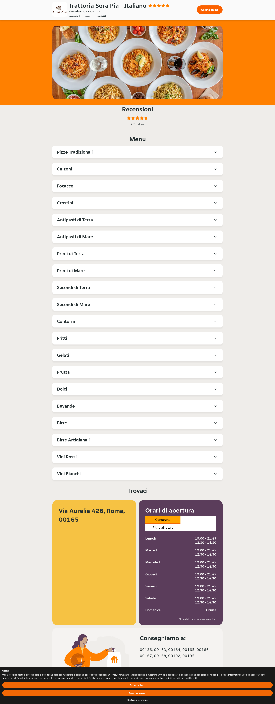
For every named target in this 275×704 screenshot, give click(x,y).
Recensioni (74, 16)
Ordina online (209, 10)
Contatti (101, 16)
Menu (88, 16)
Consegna (162, 519)
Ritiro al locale (162, 527)
